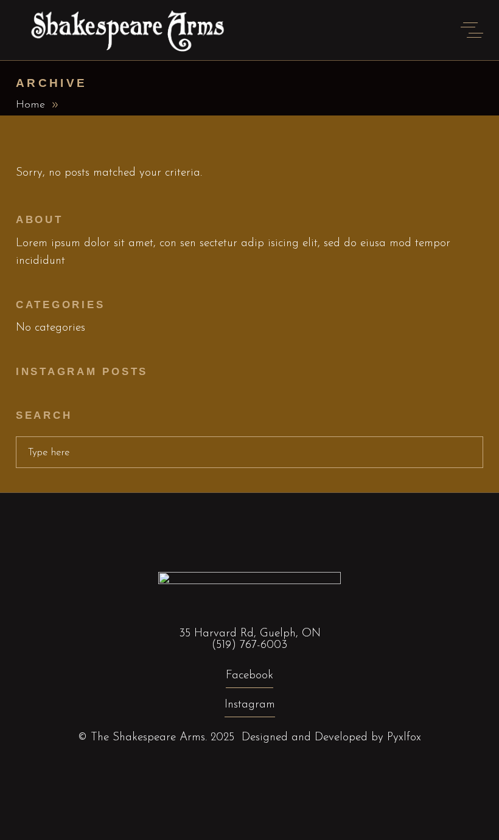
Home (30, 105)
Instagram (250, 705)
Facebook (249, 675)
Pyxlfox (404, 737)
